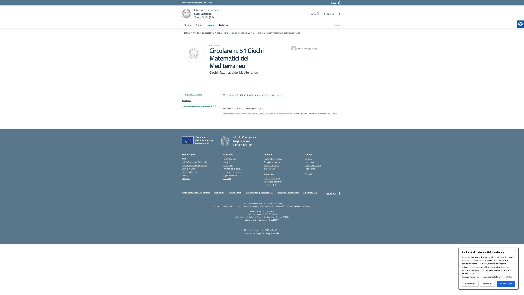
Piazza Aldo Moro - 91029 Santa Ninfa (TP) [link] (266, 203)
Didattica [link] (223, 25)
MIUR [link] (184, 158)
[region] (488, 269)
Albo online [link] (310, 168)
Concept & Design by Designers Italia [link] (262, 233)
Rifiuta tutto (487, 283)
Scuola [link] (187, 25)
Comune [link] (186, 178)
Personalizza (470, 283)
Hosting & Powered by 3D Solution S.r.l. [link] (262, 230)
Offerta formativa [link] (272, 178)
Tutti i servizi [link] (269, 168)
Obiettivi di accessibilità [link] (288, 192)
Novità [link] (211, 25)
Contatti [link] (336, 25)
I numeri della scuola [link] (232, 168)
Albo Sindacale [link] (310, 192)
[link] (520, 24)
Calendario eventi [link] (313, 165)
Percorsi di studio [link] (271, 165)
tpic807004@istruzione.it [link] (248, 206)
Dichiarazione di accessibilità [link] (259, 192)
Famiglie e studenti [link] (272, 162)
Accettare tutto (506, 283)
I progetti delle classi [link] (273, 185)
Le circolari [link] (309, 162)
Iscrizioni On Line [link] (189, 172)
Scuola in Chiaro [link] (189, 168)
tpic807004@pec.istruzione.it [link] (299, 206)
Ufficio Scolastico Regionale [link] (194, 162)
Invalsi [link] (185, 175)
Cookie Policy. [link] (506, 276)
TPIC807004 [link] (272, 214)
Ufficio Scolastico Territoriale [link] (194, 165)
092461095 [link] (227, 206)
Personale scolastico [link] (273, 158)
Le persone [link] (228, 165)
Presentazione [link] (229, 158)
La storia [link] (227, 178)
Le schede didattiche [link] (273, 181)
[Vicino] (515, 250)
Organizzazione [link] (230, 175)
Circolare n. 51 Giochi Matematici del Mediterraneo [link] (252, 95)
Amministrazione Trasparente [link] (196, 192)
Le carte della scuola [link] (232, 172)
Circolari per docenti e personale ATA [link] (199, 106)
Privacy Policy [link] (235, 192)
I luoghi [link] (226, 162)
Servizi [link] (199, 25)
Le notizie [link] (309, 158)
